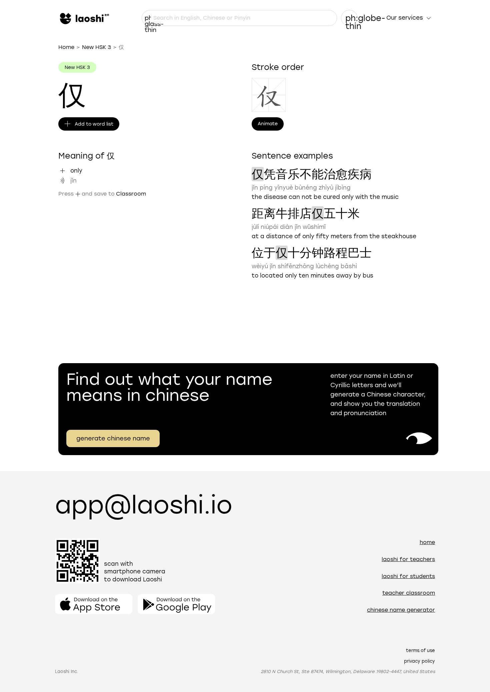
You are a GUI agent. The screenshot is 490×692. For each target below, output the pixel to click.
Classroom (131, 194)
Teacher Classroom (408, 593)
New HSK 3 (96, 47)
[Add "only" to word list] (62, 171)
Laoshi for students (408, 576)
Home (66, 47)
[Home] (83, 18)
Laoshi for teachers (408, 559)
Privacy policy (419, 661)
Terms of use (420, 650)
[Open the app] (93, 604)
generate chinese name (113, 438)
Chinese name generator (401, 610)
